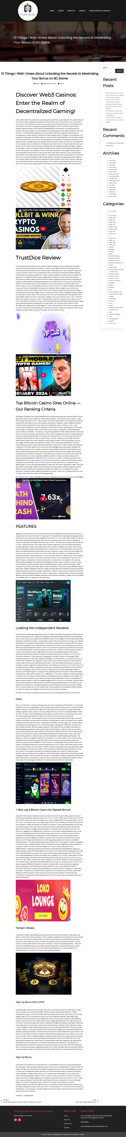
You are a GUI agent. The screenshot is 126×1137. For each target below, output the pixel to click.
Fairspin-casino (113, 276)
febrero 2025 (113, 169)
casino (111, 265)
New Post (112, 301)
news (110, 303)
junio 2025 (112, 160)
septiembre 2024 (114, 181)
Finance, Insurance (114, 281)
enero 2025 (112, 172)
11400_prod (112, 233)
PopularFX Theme (78, 1134)
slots (110, 312)
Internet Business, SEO (115, 292)
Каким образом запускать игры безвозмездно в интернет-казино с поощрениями (114, 113)
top (110, 316)
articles (111, 247)
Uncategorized (28, 1096)
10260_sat (112, 225)
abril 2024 (112, 192)
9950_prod (112, 245)
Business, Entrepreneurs (116, 263)
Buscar (105, 68)
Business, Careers (114, 260)
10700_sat (112, 231)
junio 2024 (112, 187)
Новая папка (112, 323)
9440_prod (112, 238)
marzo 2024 (112, 194)
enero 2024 (112, 196)
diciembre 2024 (114, 174)
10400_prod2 (113, 227)
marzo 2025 (112, 167)
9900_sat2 (112, 242)
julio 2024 (112, 185)
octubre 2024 (113, 178)
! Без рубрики (112, 211)
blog (110, 254)
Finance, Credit (113, 278)
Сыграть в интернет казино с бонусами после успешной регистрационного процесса (113, 100)
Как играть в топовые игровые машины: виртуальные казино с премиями (114, 106)
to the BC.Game (38, 462)
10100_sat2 (112, 218)
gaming (111, 287)
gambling (112, 283)
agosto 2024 (113, 183)
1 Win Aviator (113, 216)
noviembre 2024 (114, 176)
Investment (112, 298)
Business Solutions (114, 258)
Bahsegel (112, 249)
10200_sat (112, 220)
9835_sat (112, 240)
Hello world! (109, 145)
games (111, 285)
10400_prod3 (113, 229)
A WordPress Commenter (114, 143)
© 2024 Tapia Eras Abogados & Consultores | (57, 1134)
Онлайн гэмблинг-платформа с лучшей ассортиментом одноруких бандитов (115, 120)
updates (111, 321)
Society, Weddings (114, 314)
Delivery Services (114, 274)
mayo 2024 (112, 190)
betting (111, 251)
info (110, 289)
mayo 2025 (112, 163)
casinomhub (113, 267)
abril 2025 (112, 165)
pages (111, 305)
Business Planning (114, 256)
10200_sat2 (112, 222)
